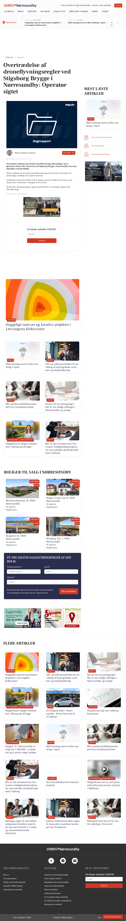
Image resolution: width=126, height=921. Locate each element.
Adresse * (11, 577)
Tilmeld (118, 5)
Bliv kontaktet (68, 591)
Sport (95, 11)
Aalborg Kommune (52, 893)
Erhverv (32, 11)
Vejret (105, 11)
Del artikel (67, 153)
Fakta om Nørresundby (54, 886)
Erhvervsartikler (51, 889)
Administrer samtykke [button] (12, 889)
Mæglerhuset (11, 510)
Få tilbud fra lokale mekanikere (57, 900)
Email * (47, 567)
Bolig (21, 11)
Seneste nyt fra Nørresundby (56, 875)
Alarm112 (9, 11)
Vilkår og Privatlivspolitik (14, 882)
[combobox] (8, 582)
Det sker (45, 11)
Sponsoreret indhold (53, 904)
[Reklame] (41, 207)
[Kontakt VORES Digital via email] (75, 861)
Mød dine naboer (78, 11)
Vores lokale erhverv (53, 878)
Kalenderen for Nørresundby (56, 882)
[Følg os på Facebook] (51, 861)
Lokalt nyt (59, 11)
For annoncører (10, 878)
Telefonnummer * (14, 567)
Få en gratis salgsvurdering (56, 897)
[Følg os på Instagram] (63, 861)
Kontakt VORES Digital (13, 886)
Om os (6, 875)
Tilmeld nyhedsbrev (112, 917)
